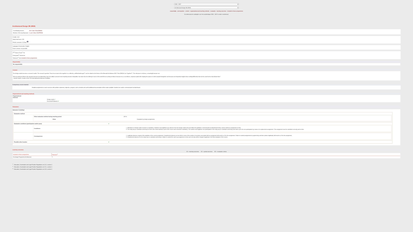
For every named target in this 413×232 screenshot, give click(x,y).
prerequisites (180, 11)
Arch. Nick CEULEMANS (35, 30)
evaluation (213, 11)
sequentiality (173, 11)
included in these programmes (235, 11)
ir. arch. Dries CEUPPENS (36, 33)
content (187, 11)
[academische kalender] (28, 42)
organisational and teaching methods (199, 11)
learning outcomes (221, 11)
